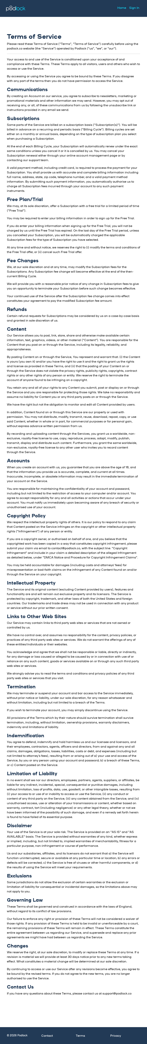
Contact (47, 1035)
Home (121, 8)
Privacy (115, 1035)
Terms (80, 1035)
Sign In (134, 8)
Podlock (15, 8)
